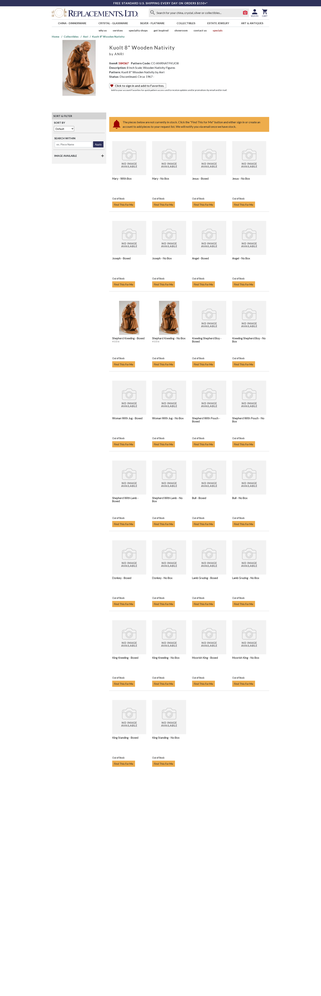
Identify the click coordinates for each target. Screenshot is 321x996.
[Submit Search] (152, 13)
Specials (218, 30)
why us (103, 30)
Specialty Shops (138, 30)
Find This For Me (123, 204)
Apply (98, 144)
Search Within (64, 138)
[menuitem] (72, 23)
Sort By (59, 122)
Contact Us (200, 30)
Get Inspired (161, 30)
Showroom (181, 30)
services (118, 30)
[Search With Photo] (245, 13)
